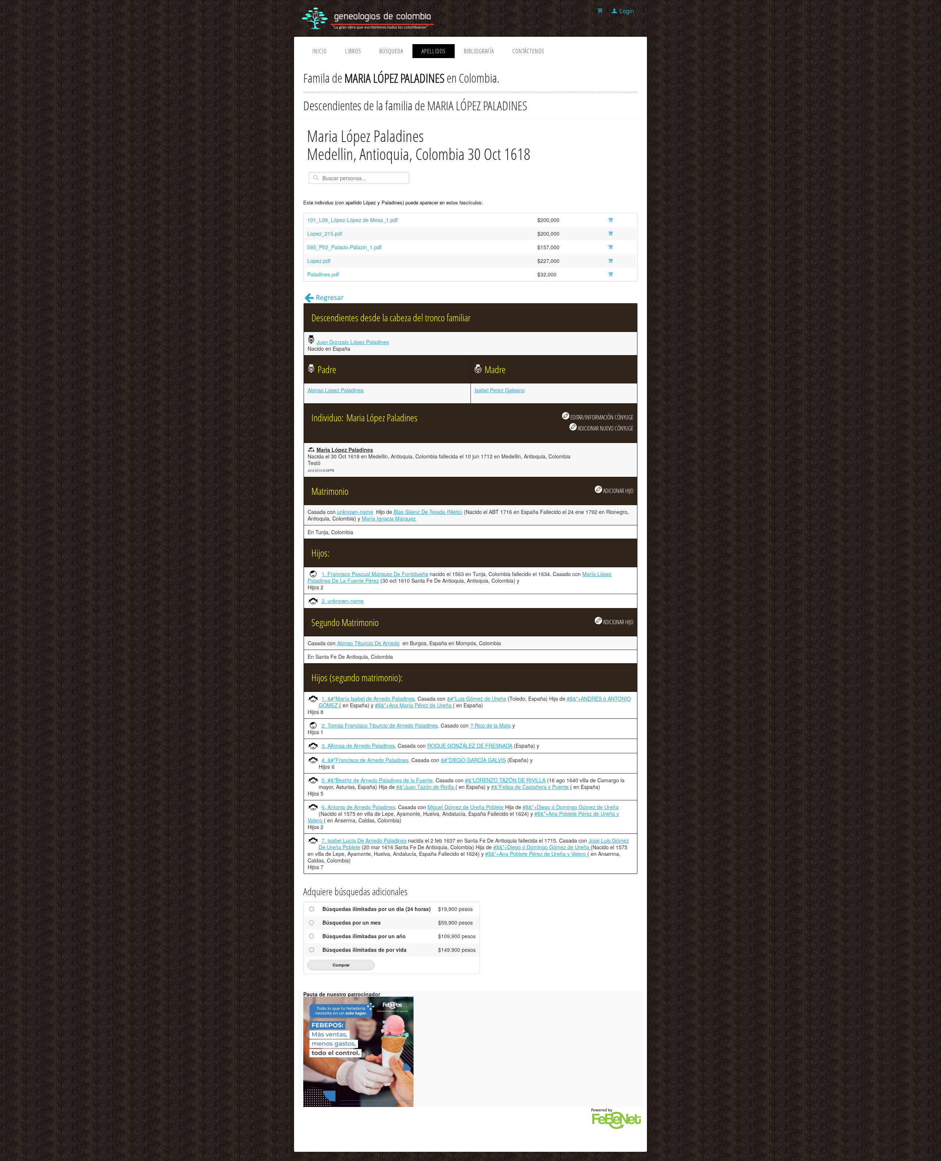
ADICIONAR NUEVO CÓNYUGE (605, 428)
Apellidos (434, 51)
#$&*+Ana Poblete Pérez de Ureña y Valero (536, 853)
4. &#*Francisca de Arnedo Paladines (365, 760)
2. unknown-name (343, 600)
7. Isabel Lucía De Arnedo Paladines (364, 840)
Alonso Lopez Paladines (336, 390)
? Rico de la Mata (490, 725)
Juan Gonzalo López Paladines (352, 342)
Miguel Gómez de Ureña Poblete (465, 807)
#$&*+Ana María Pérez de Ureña (414, 705)
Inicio (319, 51)
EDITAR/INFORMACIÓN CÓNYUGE (601, 417)
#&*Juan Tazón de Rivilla (425, 786)
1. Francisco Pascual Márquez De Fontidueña (375, 574)
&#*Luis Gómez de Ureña (476, 698)
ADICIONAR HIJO (617, 490)
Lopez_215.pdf (324, 233)
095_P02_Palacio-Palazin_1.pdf (344, 247)
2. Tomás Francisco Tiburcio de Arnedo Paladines (380, 725)
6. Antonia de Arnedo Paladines (358, 807)
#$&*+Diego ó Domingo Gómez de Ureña (571, 807)
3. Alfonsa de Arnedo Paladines (358, 745)
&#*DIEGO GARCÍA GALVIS (473, 760)
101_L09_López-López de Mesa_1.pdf (352, 220)
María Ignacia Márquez (389, 518)
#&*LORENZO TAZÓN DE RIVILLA (505, 780)
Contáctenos (528, 51)
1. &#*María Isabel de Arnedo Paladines (368, 698)
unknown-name (355, 511)
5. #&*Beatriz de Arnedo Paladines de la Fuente (377, 780)
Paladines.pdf (323, 274)
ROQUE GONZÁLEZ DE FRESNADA (469, 745)
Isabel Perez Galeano (500, 390)
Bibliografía (479, 51)
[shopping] (601, 11)
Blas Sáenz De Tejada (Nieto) (428, 511)
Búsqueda (391, 51)
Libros (353, 51)
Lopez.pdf (318, 260)
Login (626, 11)
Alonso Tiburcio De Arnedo (368, 643)
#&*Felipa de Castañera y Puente (530, 786)
